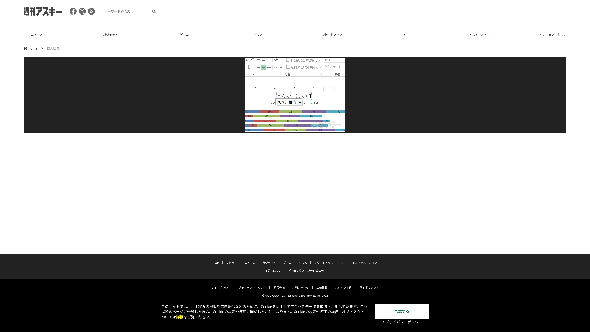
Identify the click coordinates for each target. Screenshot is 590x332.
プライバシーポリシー (252, 287)
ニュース (249, 262)
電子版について (369, 287)
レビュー (231, 262)
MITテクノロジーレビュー (308, 270)
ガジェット (38, 34)
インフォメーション (481, 34)
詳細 (179, 317)
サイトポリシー (221, 287)
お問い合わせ (300, 287)
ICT (333, 34)
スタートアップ (259, 34)
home (33, 48)
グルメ (186, 34)
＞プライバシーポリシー (402, 322)
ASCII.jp (275, 270)
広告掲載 (321, 287)
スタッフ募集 (343, 287)
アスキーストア (407, 34)
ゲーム (112, 34)
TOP (216, 262)
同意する (402, 311)
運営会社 (279, 287)
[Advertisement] (482, 12)
